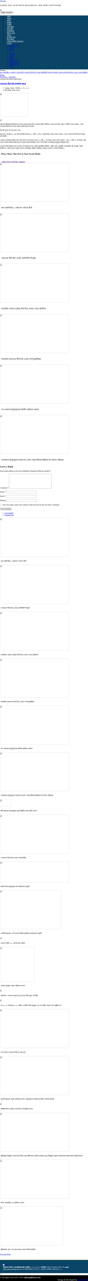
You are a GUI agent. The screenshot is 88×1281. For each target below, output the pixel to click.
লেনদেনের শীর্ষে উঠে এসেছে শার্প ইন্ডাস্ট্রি (13, 858)
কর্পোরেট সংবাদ (11, 37)
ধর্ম (10, 52)
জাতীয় (9, 21)
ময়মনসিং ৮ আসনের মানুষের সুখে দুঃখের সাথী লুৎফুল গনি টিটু (19, 995)
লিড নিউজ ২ (3, 77)
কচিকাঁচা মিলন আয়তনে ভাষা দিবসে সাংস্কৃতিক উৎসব (17, 1109)
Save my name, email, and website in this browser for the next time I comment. (31, 505)
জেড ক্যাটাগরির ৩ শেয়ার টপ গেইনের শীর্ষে (16, 207)
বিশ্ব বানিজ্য (10, 39)
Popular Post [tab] (9, 515)
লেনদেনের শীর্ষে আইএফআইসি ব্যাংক (13, 83)
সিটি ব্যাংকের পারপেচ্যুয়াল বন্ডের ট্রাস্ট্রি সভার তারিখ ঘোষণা (19, 811)
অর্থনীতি (9, 25)
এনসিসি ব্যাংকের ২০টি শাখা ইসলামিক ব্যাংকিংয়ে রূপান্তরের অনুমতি (21, 933)
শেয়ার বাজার (10, 27)
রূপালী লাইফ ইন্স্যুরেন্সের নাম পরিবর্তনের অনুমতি (15, 886)
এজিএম (9, 35)
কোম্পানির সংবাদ (14, 45)
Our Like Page (5, 1254)
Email (3, 496)
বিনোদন (11, 50)
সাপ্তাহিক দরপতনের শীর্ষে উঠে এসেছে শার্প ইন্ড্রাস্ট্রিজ (21, 359)
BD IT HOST (83, 1280)
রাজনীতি (9, 23)
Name (3, 492)
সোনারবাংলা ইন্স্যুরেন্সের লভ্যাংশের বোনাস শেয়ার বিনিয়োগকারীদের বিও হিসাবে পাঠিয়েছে (32, 459)
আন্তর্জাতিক (10, 31)
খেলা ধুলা (11, 48)
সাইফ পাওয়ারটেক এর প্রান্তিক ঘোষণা (12, 1203)
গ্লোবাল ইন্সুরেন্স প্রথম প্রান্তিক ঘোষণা (13, 986)
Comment (4, 488)
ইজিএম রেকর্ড (11, 33)
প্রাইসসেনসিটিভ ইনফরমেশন (15, 41)
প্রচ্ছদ (9, 16)
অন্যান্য (9, 43)
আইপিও (11, 58)
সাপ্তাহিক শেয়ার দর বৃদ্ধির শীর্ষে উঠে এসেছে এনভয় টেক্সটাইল (59, 72)
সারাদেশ (9, 18)
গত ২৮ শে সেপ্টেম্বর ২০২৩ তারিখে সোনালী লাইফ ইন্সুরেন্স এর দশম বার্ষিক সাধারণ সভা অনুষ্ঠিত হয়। (31, 1005)
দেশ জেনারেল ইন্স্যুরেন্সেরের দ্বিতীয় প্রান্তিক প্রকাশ (20, 409)
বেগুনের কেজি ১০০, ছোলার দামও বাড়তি (13, 943)
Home (2, 75)
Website (3, 500)
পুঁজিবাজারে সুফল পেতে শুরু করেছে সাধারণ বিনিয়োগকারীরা (18, 1249)
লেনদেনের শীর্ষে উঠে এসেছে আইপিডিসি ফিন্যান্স (28, 72)
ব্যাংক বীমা (10, 29)
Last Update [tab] (9, 513)
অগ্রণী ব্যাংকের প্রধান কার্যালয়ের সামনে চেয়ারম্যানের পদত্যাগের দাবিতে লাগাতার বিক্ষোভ (27, 1099)
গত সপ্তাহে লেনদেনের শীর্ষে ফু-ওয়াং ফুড (13, 1052)
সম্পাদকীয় (12, 54)
